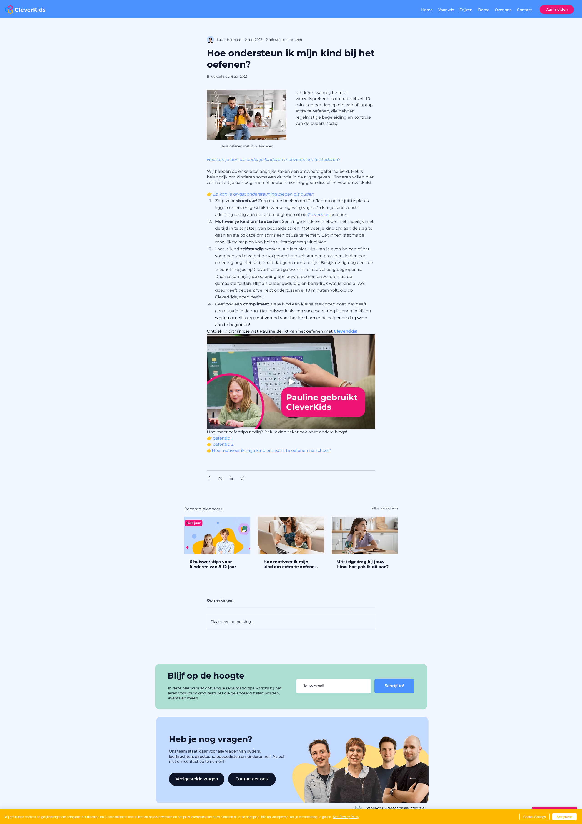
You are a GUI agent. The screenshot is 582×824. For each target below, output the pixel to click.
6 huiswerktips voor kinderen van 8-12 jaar (213, 564)
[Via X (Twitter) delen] (220, 478)
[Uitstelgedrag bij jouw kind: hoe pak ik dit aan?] (365, 535)
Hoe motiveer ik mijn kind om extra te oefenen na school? (290, 564)
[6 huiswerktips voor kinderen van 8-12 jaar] (217, 535)
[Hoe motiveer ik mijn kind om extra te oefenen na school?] (291, 535)
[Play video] (291, 381)
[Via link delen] (242, 478)
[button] (446, 10)
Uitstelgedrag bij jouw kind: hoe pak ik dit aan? (363, 564)
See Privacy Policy (346, 816)
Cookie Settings (534, 816)
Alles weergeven (385, 508)
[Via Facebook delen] (209, 478)
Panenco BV (377, 808)
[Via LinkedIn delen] (231, 478)
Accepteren (564, 816)
